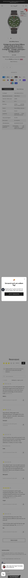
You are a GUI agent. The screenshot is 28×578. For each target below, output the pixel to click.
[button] (3, 289)
